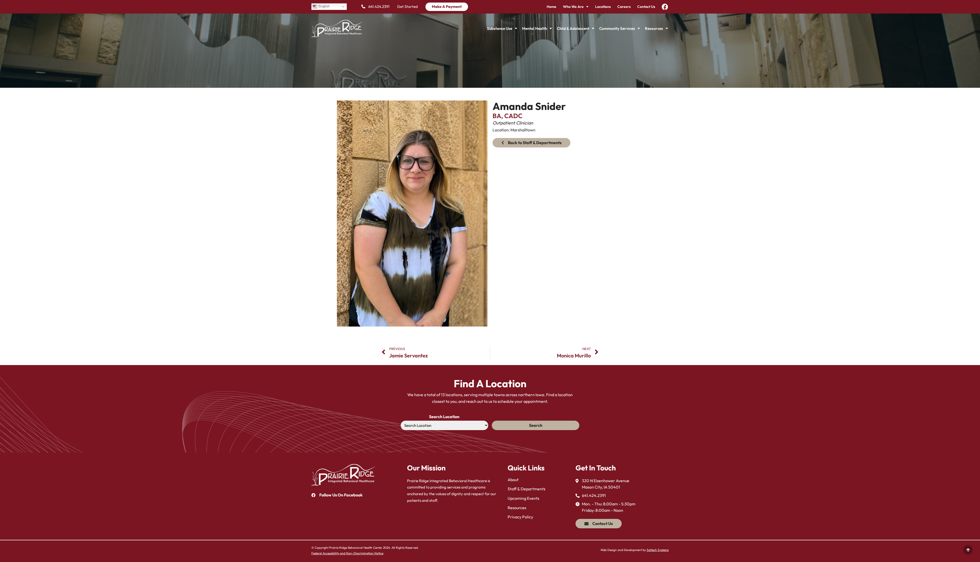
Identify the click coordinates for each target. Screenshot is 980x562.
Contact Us (646, 6)
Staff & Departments (526, 488)
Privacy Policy (520, 516)
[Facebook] (665, 6)
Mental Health (534, 28)
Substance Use (499, 28)
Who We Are (573, 6)
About (513, 479)
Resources (654, 28)
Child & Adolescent (573, 28)
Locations (603, 6)
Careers (624, 6)
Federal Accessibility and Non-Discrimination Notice (347, 553)
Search (535, 425)
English (323, 6)
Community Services (617, 28)
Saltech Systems (658, 550)
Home (551, 6)
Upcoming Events (523, 498)
